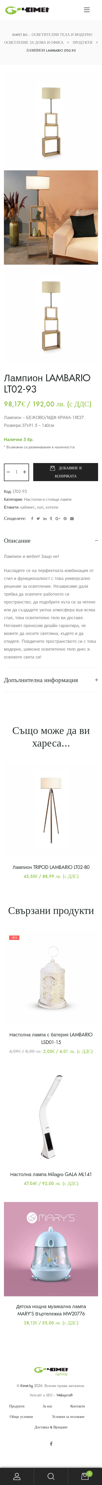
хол (40, 507)
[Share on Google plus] (57, 518)
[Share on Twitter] (38, 518)
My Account (17, 1476)
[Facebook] (51, 1444)
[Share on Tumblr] (51, 518)
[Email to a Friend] (72, 518)
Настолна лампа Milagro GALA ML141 (51, 1174)
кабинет (27, 507)
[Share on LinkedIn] (45, 518)
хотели (52, 507)
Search (51, 1476)
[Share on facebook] (32, 518)
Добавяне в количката (68, 472)
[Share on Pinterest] (65, 518)
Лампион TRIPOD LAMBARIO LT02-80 (51, 867)
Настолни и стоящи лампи (47, 500)
